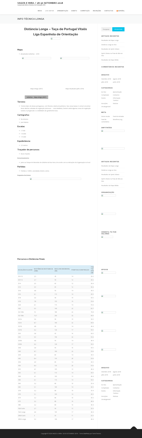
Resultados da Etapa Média (109, 60)
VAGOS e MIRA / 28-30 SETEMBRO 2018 (40, 3)
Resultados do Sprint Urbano (110, 49)
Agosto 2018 (117, 79)
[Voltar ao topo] (133, 429)
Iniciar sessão (105, 116)
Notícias (115, 103)
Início (40, 10)
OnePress (86, 433)
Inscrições (97, 10)
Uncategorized (105, 106)
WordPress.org (117, 119)
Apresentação (62, 10)
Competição (85, 10)
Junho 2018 (116, 82)
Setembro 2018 (106, 79)
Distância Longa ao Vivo (108, 45)
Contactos (108, 10)
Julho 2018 (104, 82)
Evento (74, 10)
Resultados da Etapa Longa (110, 40)
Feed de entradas (118, 116)
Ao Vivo (103, 92)
